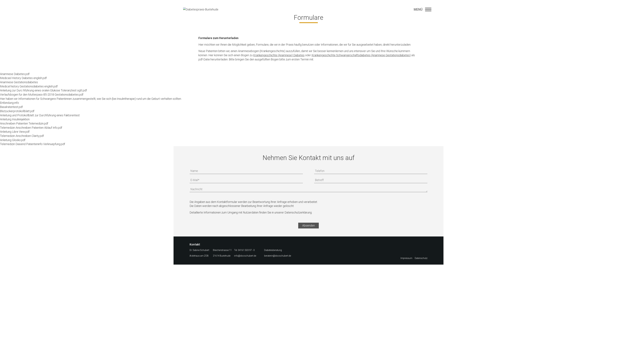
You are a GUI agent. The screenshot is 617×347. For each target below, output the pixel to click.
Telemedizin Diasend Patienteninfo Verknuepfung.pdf (32, 144)
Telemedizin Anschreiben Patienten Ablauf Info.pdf (31, 127)
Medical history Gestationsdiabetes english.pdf (29, 86)
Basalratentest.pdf (11, 107)
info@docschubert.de (245, 255)
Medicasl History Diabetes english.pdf (23, 78)
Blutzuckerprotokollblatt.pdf (17, 111)
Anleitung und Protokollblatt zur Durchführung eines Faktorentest (40, 115)
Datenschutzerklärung (298, 212)
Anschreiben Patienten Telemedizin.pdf (24, 123)
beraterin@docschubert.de (277, 255)
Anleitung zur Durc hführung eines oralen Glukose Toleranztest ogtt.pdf (43, 90)
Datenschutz (421, 258)
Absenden (308, 225)
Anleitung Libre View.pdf (15, 131)
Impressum (406, 258)
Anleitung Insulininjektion (15, 119)
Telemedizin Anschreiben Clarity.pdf (22, 136)
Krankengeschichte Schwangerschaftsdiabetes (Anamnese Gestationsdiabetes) (361, 55)
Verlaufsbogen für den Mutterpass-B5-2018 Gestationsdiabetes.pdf (41, 94)
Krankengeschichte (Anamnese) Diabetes (278, 55)
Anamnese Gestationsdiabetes (19, 82)
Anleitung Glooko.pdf (12, 140)
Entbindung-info (9, 102)
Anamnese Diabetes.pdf (15, 74)
